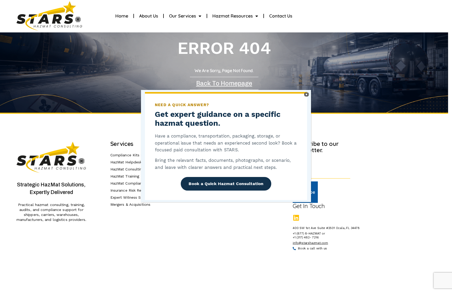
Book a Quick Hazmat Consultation (226, 183)
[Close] (306, 94)
